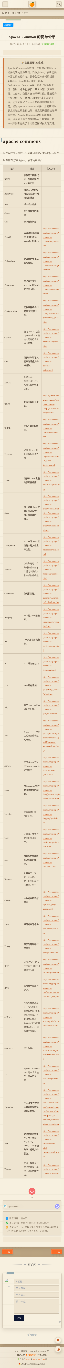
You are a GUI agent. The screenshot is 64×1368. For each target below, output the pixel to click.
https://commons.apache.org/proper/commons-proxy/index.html (51, 946)
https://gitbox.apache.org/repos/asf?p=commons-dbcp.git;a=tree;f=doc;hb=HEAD (51, 404)
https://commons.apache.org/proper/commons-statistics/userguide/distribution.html (51, 1048)
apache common (15, 1206)
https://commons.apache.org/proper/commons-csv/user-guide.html (51, 361)
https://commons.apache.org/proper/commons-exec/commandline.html (51, 521)
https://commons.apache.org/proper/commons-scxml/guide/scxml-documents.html (51, 1017)
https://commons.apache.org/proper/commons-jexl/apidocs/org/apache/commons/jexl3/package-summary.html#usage (51, 735)
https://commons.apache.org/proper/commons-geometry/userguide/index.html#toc (51, 593)
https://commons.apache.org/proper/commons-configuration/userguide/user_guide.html (51, 311)
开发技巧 (16, 13)
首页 (7, 13)
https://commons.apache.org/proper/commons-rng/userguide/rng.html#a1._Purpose (51, 988)
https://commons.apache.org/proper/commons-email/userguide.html (51, 480)
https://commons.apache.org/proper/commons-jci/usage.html (51, 663)
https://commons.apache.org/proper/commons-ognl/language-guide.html (51, 900)
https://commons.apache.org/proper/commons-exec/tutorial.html (51, 502)
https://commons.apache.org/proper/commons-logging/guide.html (51, 814)
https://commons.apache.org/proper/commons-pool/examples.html (51, 924)
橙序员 (24, 1351)
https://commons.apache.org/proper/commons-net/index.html (51, 860)
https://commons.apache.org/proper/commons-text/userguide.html (51, 1074)
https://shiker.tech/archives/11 (35, 1222)
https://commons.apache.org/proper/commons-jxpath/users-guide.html (51, 766)
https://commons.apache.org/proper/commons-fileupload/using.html (51, 545)
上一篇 (7, 1252)
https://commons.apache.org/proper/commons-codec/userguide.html (51, 237)
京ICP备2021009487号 (39, 1351)
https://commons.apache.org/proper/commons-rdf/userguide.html (51, 966)
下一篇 (57, 1252)
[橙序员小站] (32, 4)
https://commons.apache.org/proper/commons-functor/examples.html (51, 569)
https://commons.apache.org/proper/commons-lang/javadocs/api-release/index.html (51, 790)
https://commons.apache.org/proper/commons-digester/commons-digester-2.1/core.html (51, 454)
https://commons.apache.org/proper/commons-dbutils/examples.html (51, 428)
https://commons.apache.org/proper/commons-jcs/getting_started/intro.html (51, 685)
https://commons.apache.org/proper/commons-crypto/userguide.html (51, 337)
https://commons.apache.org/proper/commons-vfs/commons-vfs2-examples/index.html (51, 1143)
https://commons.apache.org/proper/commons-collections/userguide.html (51, 261)
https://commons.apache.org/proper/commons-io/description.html (51, 641)
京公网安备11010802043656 (33, 1363)
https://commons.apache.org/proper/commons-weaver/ (51, 1169)
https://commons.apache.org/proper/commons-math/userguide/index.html (51, 838)
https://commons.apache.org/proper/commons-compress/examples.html (51, 285)
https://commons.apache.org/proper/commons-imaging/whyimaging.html (51, 617)
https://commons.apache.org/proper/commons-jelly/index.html (51, 707)
